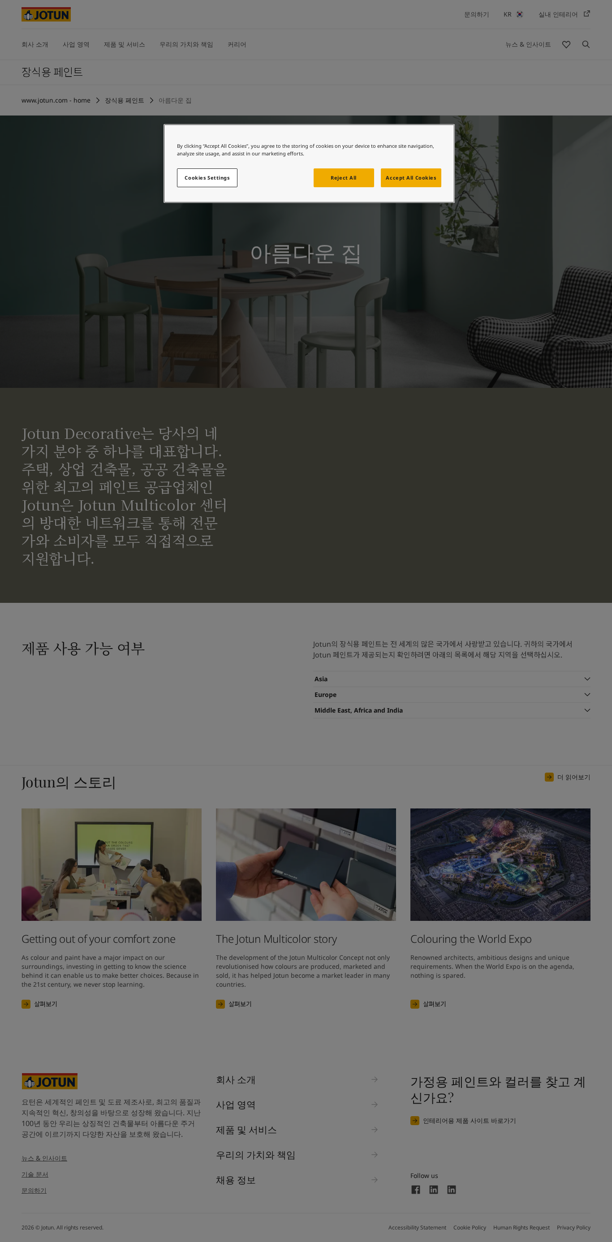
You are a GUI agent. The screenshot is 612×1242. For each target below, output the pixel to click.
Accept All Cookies (411, 177)
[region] (309, 163)
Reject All (344, 177)
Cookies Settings (207, 177)
